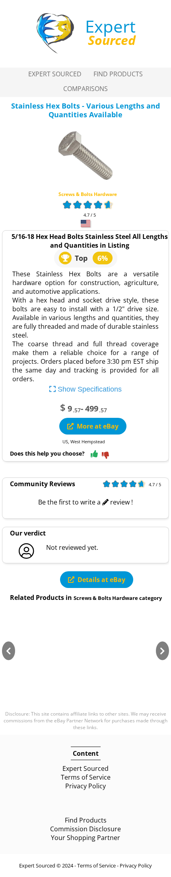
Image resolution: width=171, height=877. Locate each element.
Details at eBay (101, 579)
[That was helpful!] (94, 454)
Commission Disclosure (85, 829)
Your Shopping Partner (85, 837)
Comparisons (85, 88)
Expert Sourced (55, 74)
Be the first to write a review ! (85, 502)
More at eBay (98, 426)
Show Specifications (89, 389)
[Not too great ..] (105, 456)
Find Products (118, 74)
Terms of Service (86, 777)
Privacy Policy (85, 786)
